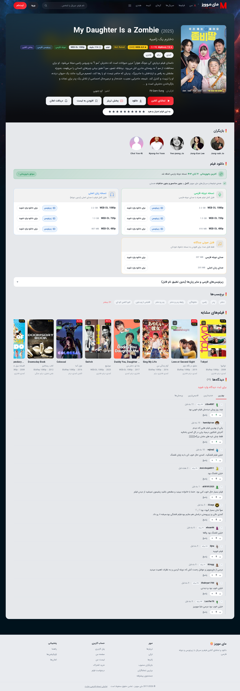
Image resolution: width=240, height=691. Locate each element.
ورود (33, 5)
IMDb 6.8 (137, 47)
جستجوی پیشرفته (144, 676)
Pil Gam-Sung (157, 91)
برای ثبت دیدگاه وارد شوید (212, 387)
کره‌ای (158, 5)
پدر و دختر (160, 302)
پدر (213, 302)
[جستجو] (45, 5)
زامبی (204, 302)
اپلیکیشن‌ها (52, 654)
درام (158, 55)
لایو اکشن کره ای (123, 302)
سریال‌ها (170, 5)
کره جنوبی (98, 91)
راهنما (54, 649)
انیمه (148, 5)
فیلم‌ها (182, 5)
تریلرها (149, 649)
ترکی (150, 654)
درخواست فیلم (98, 670)
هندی (138, 5)
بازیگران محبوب (145, 665)
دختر (222, 302)
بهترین (221, 395)
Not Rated (119, 47)
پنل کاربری (100, 649)
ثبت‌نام (20, 5)
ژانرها (150, 659)
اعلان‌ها (53, 659)
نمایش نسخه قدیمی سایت (96, 686)
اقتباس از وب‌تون (143, 302)
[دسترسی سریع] (130, 5)
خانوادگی (193, 302)
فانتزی (148, 55)
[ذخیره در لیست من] (203, 323)
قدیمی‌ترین (193, 395)
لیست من (100, 659)
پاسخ (205, 415)
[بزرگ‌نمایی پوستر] (203, 59)
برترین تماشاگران (145, 670)
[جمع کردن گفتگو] (225, 410)
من (191, 5)
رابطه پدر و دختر (177, 302)
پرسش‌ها (179, 395)
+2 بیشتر (107, 302)
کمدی (168, 55)
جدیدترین (208, 395)
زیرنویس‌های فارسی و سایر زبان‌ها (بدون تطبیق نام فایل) (192, 282)
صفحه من (100, 654)
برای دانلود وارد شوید (136, 208)
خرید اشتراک (99, 665)
